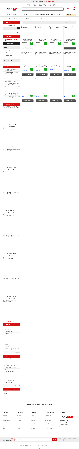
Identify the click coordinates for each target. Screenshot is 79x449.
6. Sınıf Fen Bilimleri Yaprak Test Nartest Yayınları (42, 93)
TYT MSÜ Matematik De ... (11, 210)
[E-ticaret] (39, 448)
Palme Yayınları (33, 420)
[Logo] (11, 9)
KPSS (33, 14)
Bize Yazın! (4, 431)
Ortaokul (42, 14)
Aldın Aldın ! (49, 5)
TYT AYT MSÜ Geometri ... (11, 232)
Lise (49, 14)
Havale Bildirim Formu (6, 420)
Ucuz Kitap (59, 14)
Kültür (23, 14)
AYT (52, 14)
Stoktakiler (25, 22)
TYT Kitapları (19, 415)
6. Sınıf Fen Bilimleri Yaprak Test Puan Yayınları (28, 66)
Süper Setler (44, 5)
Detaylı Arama (17, 32)
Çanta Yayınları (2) (8, 50)
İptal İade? (46, 431)
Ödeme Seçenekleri (48, 423)
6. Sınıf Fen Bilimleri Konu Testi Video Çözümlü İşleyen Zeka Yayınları (27, 93)
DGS (30, 14)
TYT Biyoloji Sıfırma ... (11, 318)
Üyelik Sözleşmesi (48, 415)
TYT (54, 14)
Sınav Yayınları (33, 415)
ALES (27, 14)
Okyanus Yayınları (34, 428)
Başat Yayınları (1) (8, 53)
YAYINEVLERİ (70, 14)
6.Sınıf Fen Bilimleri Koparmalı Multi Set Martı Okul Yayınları (69, 93)
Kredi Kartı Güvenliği (48, 425)
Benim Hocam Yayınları (35, 431)
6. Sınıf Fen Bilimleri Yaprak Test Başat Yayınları (70, 40)
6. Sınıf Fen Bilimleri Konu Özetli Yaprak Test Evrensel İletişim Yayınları (56, 40)
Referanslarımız (47, 417)
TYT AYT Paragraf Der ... (12, 296)
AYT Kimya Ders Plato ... (12, 275)
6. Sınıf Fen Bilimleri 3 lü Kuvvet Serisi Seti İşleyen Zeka (27, 40)
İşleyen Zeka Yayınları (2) (9, 52)
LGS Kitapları (19, 420)
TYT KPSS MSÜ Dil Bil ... (12, 253)
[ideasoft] (33, 448)
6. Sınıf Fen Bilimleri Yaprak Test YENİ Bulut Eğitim (70, 66)
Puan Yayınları (33, 417)
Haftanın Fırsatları (28, 5)
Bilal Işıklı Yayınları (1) (9, 55)
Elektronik (18, 431)
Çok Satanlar (40, 5)
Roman (18, 425)
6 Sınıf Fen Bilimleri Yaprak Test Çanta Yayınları (56, 93)
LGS (47, 14)
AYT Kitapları (19, 417)
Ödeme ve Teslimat (6, 417)
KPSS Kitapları (19, 423)
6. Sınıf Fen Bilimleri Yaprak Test (39, 18)
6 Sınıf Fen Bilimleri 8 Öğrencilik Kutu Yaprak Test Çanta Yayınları (56, 66)
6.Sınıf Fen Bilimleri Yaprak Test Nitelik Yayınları (42, 40)
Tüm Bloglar (17, 385)
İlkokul (37, 14)
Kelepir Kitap (54, 5)
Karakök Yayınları (34, 423)
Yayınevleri (24, 4)
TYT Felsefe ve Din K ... (12, 124)
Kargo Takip (5, 423)
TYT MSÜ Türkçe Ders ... (12, 189)
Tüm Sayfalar (17, 352)
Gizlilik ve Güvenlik (6, 433)
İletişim (4, 428)
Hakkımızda (5, 415)
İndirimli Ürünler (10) (9, 63)
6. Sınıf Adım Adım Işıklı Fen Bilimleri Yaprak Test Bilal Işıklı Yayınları (41, 66)
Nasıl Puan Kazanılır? (6, 425)
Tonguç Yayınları (33, 425)
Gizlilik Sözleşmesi (48, 420)
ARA (61, 9)
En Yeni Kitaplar (34, 5)
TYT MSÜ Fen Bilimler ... (12, 167)
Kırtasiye (18, 428)
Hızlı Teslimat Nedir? (48, 428)
